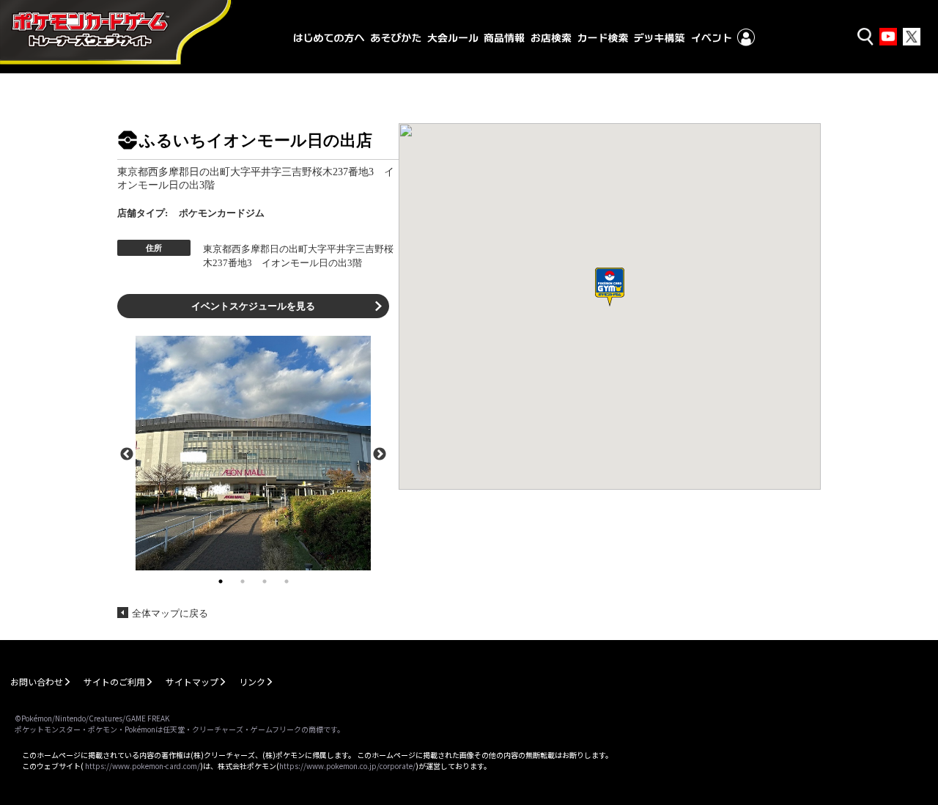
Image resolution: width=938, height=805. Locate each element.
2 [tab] (242, 581)
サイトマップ (192, 681)
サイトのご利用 (114, 681)
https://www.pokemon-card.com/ (142, 765)
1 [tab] (220, 581)
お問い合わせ (36, 681)
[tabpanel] (253, 453)
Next (379, 453)
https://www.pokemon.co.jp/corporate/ (347, 765)
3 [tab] (264, 581)
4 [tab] (286, 581)
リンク (252, 681)
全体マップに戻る (170, 613)
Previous (127, 453)
